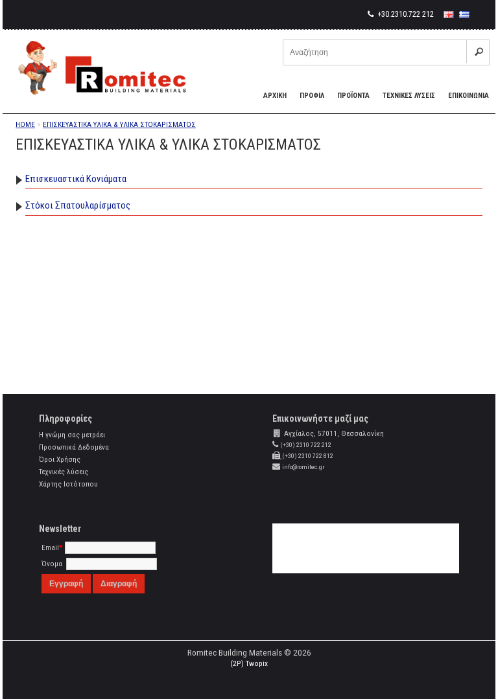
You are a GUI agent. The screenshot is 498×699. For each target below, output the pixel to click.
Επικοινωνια (468, 95)
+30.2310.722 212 (404, 14)
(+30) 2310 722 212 (305, 444)
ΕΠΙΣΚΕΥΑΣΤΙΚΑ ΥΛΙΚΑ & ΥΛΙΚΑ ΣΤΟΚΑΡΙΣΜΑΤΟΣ (119, 124)
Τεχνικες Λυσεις (409, 95)
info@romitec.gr (303, 466)
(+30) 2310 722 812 (307, 455)
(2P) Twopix (249, 663)
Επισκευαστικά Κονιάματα (75, 179)
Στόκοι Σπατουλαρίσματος (77, 205)
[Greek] (464, 14)
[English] (449, 14)
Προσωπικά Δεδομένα (74, 447)
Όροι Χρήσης (59, 459)
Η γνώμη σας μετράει (72, 434)
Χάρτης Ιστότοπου (68, 483)
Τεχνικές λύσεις (63, 471)
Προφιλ (312, 95)
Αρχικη (275, 95)
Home (25, 124)
